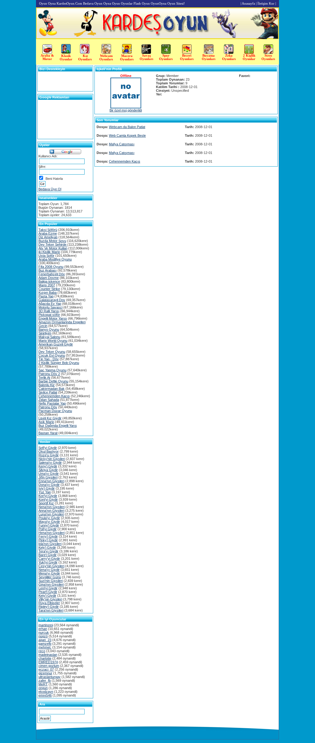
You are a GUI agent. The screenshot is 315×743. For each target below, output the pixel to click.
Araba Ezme (47, 233)
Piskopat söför (49, 315)
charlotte (44, 658)
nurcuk (43, 632)
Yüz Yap (44, 492)
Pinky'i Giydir (48, 540)
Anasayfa (248, 3)
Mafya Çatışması (121, 144)
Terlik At (44, 377)
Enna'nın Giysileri (51, 481)
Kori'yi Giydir (47, 496)
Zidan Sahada (48, 400)
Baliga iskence (49, 281)
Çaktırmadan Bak (51, 388)
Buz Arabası (47, 270)
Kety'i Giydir (47, 595)
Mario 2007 (46, 285)
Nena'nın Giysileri (51, 507)
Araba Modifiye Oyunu (55, 259)
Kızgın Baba (47, 292)
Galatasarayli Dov (51, 300)
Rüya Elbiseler (49, 603)
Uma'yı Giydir (48, 473)
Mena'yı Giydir (49, 573)
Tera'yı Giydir (48, 551)
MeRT (43, 684)
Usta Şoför (46, 255)
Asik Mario (46, 422)
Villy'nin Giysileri (50, 599)
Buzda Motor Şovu (52, 241)
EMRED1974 (48, 662)
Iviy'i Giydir (46, 488)
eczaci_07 (46, 669)
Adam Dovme (48, 278)
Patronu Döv (47, 407)
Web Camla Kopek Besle (127, 135)
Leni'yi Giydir (48, 588)
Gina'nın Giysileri (51, 584)
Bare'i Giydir (47, 555)
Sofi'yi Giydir (47, 448)
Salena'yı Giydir (50, 462)
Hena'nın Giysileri (51, 533)
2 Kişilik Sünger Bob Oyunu (58, 363)
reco (41, 651)
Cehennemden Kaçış (54, 396)
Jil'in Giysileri (48, 477)
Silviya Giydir (48, 470)
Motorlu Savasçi (50, 307)
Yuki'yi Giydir (48, 562)
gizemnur (45, 673)
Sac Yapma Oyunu (52, 370)
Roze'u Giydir (48, 455)
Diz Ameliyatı (48, 237)
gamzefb (44, 643)
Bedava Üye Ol (49, 189)
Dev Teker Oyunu (51, 351)
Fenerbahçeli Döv (51, 274)
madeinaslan (47, 654)
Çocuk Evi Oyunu (51, 355)
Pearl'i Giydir (47, 592)
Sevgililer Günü (49, 577)
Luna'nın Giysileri (51, 514)
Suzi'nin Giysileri (50, 581)
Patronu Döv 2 (49, 374)
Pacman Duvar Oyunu (55, 411)
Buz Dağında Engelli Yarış (57, 425)
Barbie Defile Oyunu (53, 381)
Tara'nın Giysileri (50, 610)
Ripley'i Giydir (48, 606)
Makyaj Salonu (49, 337)
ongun (43, 688)
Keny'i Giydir (47, 466)
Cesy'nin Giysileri (51, 566)
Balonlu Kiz (46, 385)
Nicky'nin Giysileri (51, 459)
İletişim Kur (265, 3)
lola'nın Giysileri (50, 544)
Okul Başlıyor (48, 451)
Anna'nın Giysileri (51, 510)
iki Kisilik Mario (49, 252)
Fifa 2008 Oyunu (50, 267)
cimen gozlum (48, 666)
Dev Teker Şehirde (52, 244)
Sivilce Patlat (47, 392)
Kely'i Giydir (47, 547)
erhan (42, 629)
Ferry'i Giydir (48, 536)
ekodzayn (45, 691)
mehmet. (44, 647)
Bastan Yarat (48, 433)
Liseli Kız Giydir (50, 418)
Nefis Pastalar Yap (52, 403)
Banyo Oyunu (48, 329)
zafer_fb (44, 680)
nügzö (43, 636)
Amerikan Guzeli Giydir (55, 344)
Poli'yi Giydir (47, 529)
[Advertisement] (295, 125)
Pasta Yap (46, 296)
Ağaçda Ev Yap (49, 303)
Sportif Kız (46, 503)
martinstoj (45, 625)
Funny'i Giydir (48, 525)
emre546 (45, 695)
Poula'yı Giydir (49, 518)
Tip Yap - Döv (48, 359)
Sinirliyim (44, 333)
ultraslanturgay (49, 677)
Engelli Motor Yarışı (52, 318)
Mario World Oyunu (52, 340)
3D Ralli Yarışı (48, 311)
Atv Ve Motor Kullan (52, 248)
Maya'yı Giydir (49, 521)
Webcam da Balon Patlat (127, 127)
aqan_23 (44, 640)
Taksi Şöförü (47, 230)
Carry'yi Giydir (49, 558)
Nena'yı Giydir (49, 569)
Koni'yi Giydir (48, 499)
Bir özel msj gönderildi (126, 110)
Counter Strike (49, 289)
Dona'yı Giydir (49, 485)
